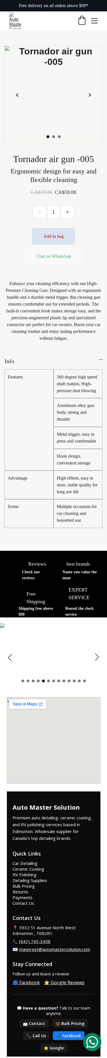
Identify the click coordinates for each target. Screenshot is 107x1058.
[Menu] (94, 20)
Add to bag (53, 236)
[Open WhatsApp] (92, 1042)
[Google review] (17, 565)
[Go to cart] (82, 20)
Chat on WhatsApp (53, 256)
